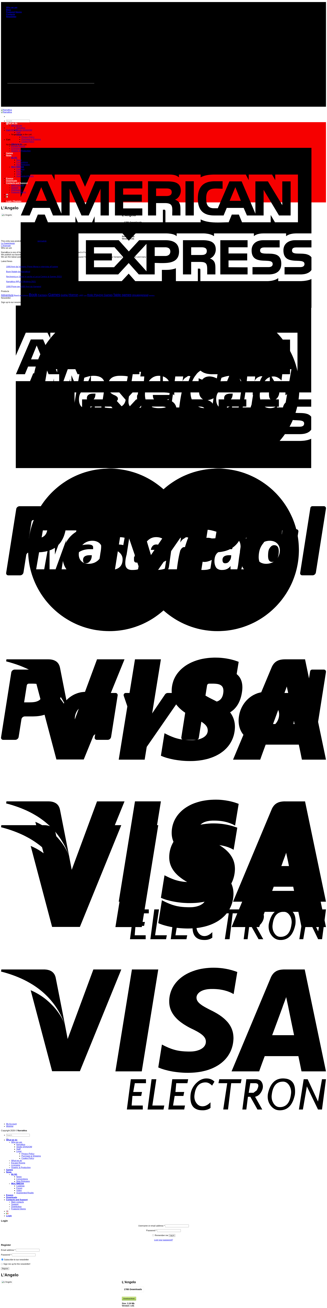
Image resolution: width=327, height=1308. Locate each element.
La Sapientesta (8, 243)
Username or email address (151, 1226)
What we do (11, 123)
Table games (122, 295)
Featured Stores (14, 12)
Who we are (11, 7)
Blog (8, 10)
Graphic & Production (21, 151)
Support (14, 188)
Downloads (11, 181)
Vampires (152, 295)
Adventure (7, 295)
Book (33, 295)
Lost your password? (163, 1240)
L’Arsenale (6, 246)
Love (85, 295)
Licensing (15, 148)
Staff (18, 132)
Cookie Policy (27, 142)
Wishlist (9, 1126)
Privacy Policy (27, 137)
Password (151, 1230)
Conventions (22, 162)
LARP (81, 295)
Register (5, 1269)
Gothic (64, 295)
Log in (172, 1235)
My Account (11, 1124)
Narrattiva (20, 128)
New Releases (23, 165)
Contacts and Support (17, 183)
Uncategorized (140, 295)
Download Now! (129, 1298)
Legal (18, 135)
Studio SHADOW (24, 130)
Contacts (10, 14)
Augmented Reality (25, 176)
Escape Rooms (18, 146)
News (8, 155)
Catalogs (20, 169)
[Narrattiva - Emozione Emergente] (6, 111)
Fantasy (43, 295)
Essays (9, 178)
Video (19, 174)
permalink (42, 241)
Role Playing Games (100, 295)
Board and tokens (21, 295)
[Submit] (7, 1138)
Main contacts (17, 185)
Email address (8, 1250)
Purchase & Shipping (31, 139)
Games (9, 153)
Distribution (16, 190)
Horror (73, 295)
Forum (19, 171)
